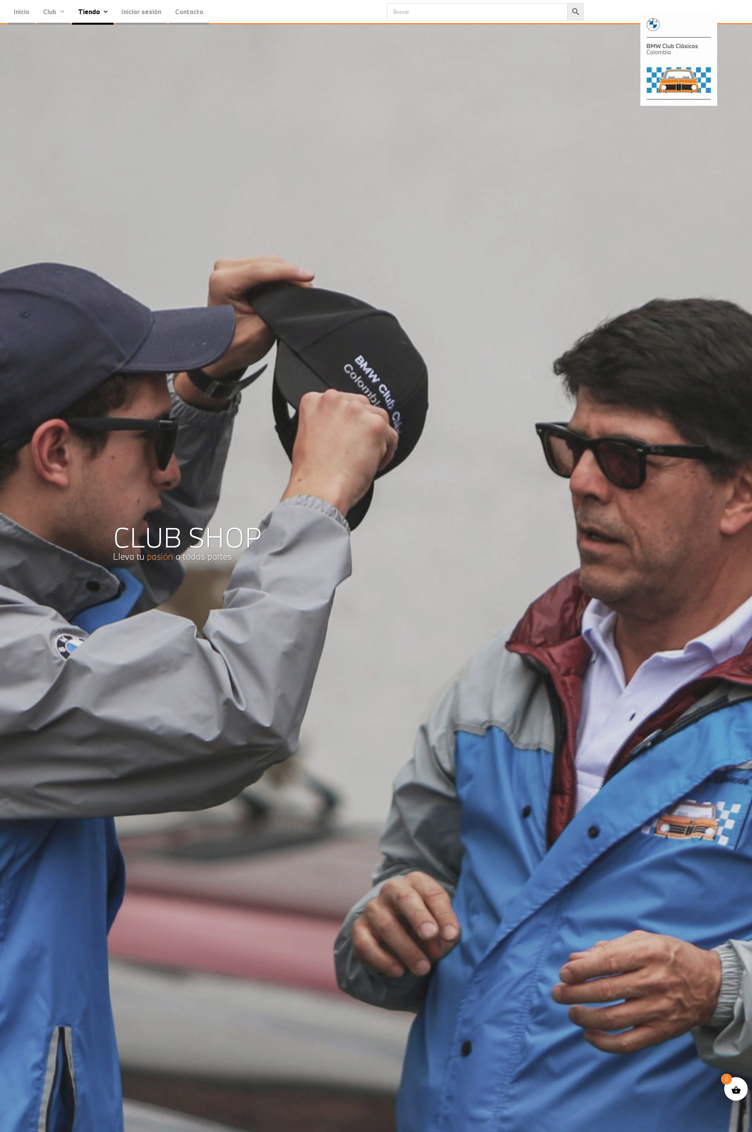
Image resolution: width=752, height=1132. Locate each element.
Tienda (89, 11)
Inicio (21, 11)
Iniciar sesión (141, 11)
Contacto (189, 11)
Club (49, 11)
